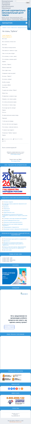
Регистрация (14, 154)
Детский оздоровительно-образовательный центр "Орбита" (14, 12)
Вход (19, 154)
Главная (4, 27)
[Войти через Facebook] (14, 389)
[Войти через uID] (9, 389)
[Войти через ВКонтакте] (11, 389)
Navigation (7, 23)
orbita (16, 139)
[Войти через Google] (19, 388)
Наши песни (14, 27)
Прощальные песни (22, 27)
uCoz (20, 421)
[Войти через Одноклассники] (22, 389)
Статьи (8, 27)
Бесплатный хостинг (14, 421)
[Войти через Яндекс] (17, 389)
